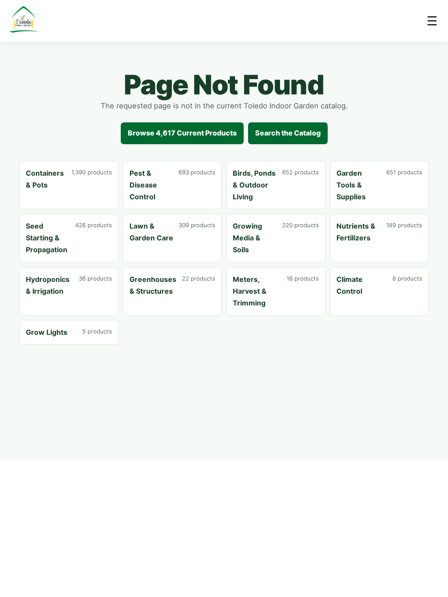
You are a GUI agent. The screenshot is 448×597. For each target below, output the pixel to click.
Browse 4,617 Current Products (182, 132)
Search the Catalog (288, 132)
